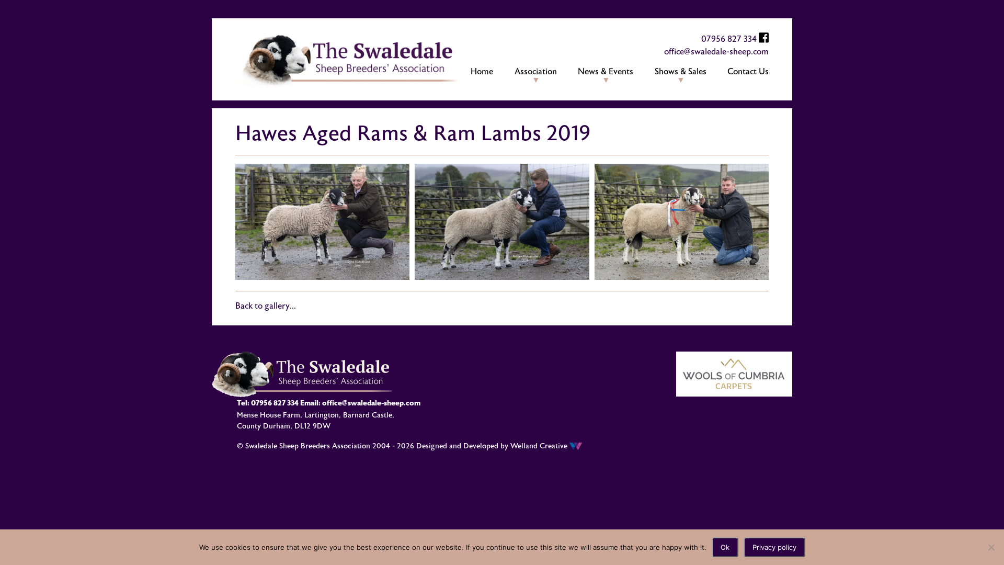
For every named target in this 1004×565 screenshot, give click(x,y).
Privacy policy (774, 547)
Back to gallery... (265, 306)
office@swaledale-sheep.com (716, 52)
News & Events (605, 71)
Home (482, 71)
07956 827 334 (729, 39)
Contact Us (748, 71)
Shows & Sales (680, 71)
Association (536, 71)
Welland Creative (539, 446)
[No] (991, 547)
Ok (725, 547)
